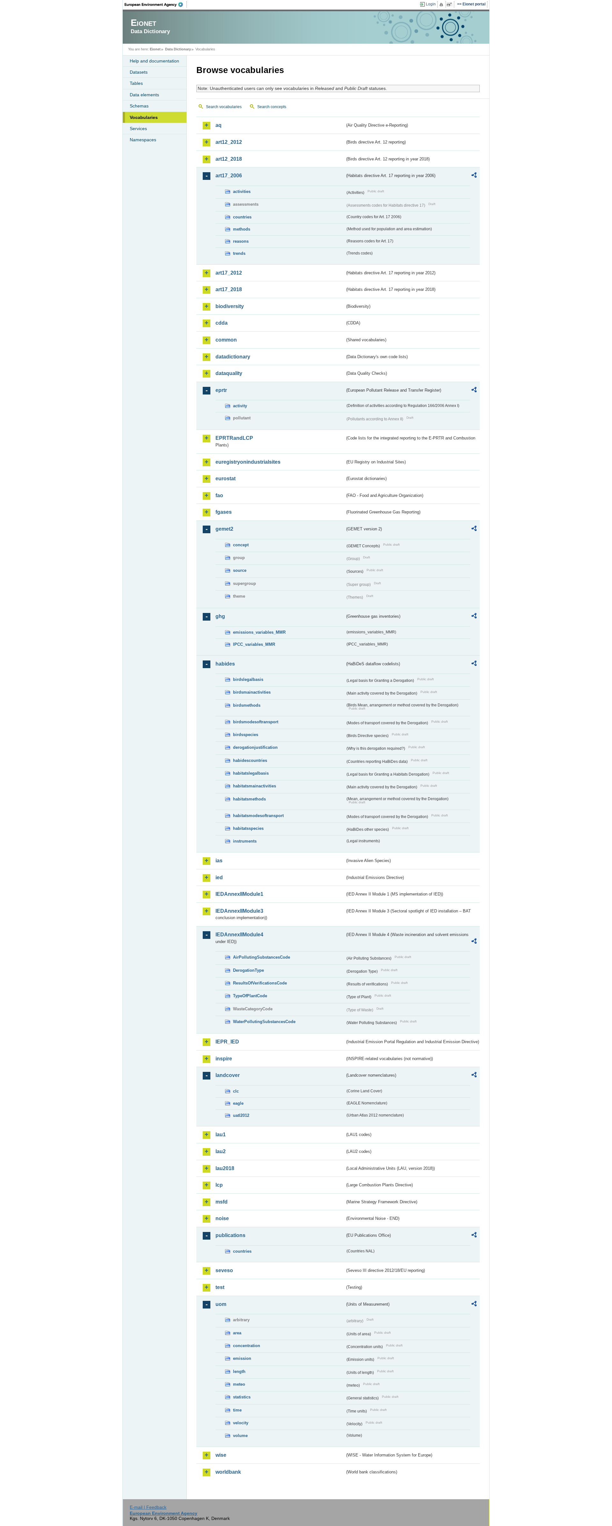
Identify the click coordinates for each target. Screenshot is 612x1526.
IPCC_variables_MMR (254, 644)
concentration (246, 1345)
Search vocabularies (224, 107)
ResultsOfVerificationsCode (260, 983)
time (237, 1410)
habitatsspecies (248, 828)
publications (230, 1235)
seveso (224, 1270)
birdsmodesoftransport (255, 721)
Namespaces (143, 139)
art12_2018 (228, 159)
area (237, 1333)
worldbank (228, 1472)
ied (219, 877)
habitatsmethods (249, 799)
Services (138, 128)
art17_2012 (228, 273)
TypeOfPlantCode (250, 995)
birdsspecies (245, 734)
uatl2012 (241, 1115)
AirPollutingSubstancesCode (261, 957)
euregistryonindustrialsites (247, 462)
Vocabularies (144, 117)
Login (431, 4)
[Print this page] (442, 4)
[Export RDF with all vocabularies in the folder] (474, 176)
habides (225, 664)
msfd (221, 1202)
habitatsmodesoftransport (258, 815)
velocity (240, 1422)
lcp (219, 1185)
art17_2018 (228, 289)
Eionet (155, 49)
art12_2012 (228, 142)
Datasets (139, 72)
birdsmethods (246, 705)
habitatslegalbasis (251, 773)
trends (239, 253)
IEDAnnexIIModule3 (239, 911)
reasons (241, 241)
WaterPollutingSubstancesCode (264, 1021)
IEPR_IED (227, 1041)
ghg (220, 616)
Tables (136, 83)
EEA (156, 4)
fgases (223, 512)
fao (219, 495)
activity (240, 405)
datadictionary (232, 356)
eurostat (225, 478)
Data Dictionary (178, 49)
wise (220, 1455)
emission (242, 1358)
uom (220, 1304)
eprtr (221, 390)
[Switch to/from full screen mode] (450, 4)
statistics (242, 1397)
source (239, 570)
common (226, 340)
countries (242, 217)
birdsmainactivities (252, 692)
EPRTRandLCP (234, 438)
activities (242, 191)
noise (222, 1218)
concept (241, 544)
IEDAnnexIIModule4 (239, 934)
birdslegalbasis (248, 679)
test (219, 1287)
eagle (238, 1103)
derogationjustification (255, 747)
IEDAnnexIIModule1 (239, 894)
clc (236, 1091)
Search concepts (271, 107)
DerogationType (248, 970)
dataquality (228, 373)
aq (218, 125)
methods (241, 229)
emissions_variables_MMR (259, 632)
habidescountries (250, 760)
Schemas (139, 105)
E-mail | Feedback (148, 1507)
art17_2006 (228, 175)
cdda (221, 323)
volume (240, 1435)
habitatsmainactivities (254, 786)
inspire (223, 1058)
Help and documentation (154, 60)
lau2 (220, 1151)
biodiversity (229, 306)
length (239, 1371)
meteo (239, 1384)
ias (218, 860)
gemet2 (224, 529)
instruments (245, 841)
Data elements (144, 94)
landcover (227, 1075)
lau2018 (224, 1168)
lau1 (220, 1134)
